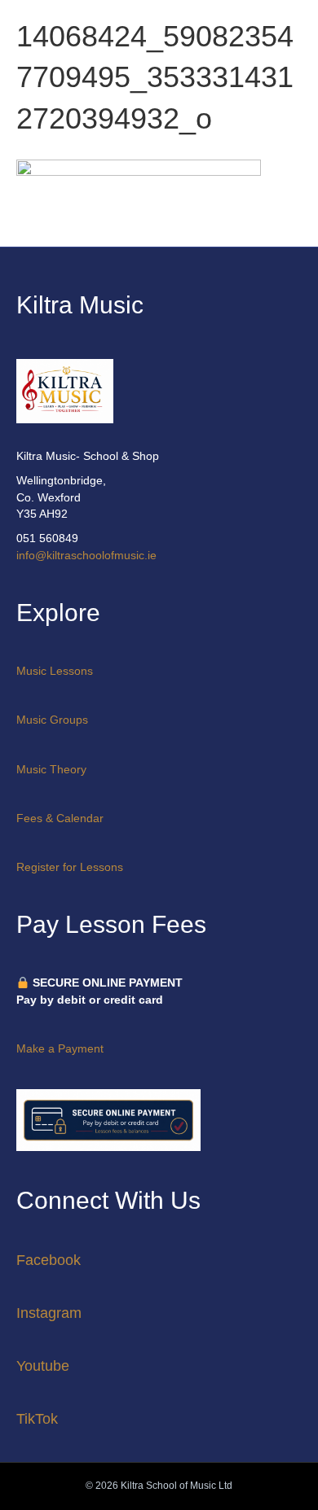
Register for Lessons (69, 866)
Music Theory (51, 769)
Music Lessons (54, 670)
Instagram (49, 1313)
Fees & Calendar (60, 818)
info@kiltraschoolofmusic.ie (86, 555)
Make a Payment (60, 1048)
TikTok (37, 1419)
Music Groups (52, 719)
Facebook (48, 1260)
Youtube (42, 1366)
